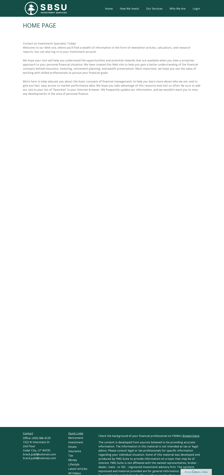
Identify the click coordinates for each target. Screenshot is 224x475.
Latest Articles (77, 469)
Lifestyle (73, 464)
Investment (75, 442)
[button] (109, 8)
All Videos (74, 473)
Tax (70, 455)
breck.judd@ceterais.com (39, 454)
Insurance (74, 451)
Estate (72, 446)
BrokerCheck (191, 436)
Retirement (75, 438)
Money (72, 460)
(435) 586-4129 (41, 438)
